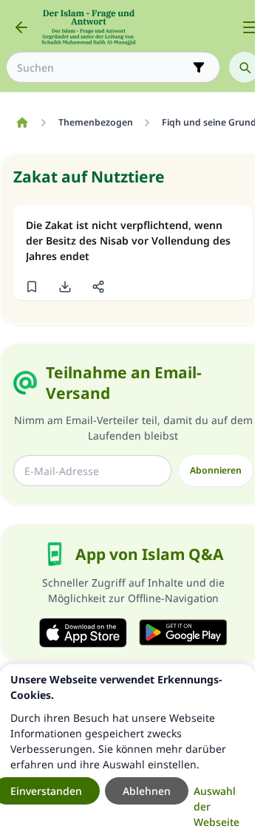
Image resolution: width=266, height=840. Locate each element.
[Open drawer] (249, 27)
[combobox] (102, 67)
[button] (31, 286)
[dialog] (127, 752)
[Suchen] (244, 67)
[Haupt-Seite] (22, 122)
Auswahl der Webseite (216, 806)
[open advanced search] (198, 67)
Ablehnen (147, 791)
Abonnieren (216, 470)
